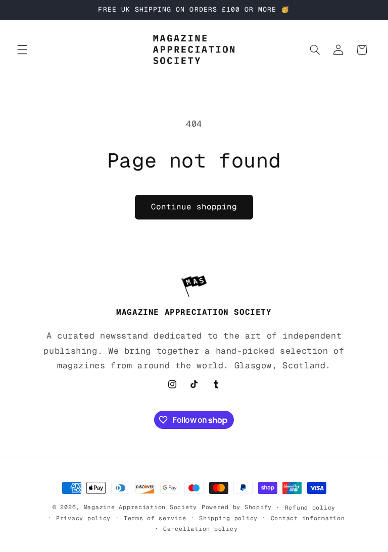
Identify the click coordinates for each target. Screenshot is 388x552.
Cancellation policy (200, 528)
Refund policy (310, 507)
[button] (22, 50)
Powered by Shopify (237, 507)
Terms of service (155, 518)
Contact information (308, 518)
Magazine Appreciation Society (140, 507)
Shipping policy (228, 518)
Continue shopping (194, 206)
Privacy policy (83, 518)
